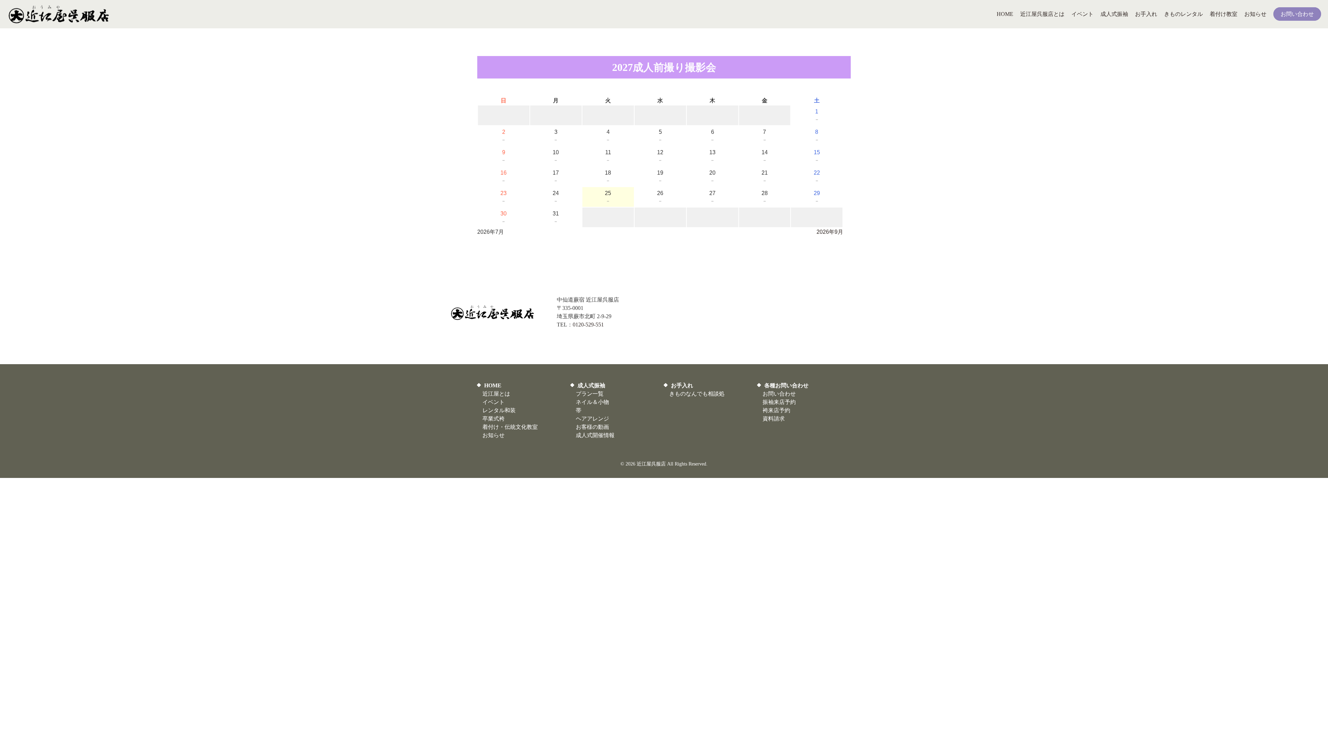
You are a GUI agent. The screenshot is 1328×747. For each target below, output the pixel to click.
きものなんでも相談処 (697, 394)
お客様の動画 (592, 427)
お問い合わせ (779, 394)
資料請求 (774, 419)
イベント (493, 402)
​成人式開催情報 (595, 435)
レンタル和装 (499, 410)
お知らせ (493, 435)
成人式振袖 (591, 385)
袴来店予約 (776, 410)
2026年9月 (830, 232)
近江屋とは (496, 394)
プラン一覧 (589, 394)
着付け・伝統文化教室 (510, 427)
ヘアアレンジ (592, 419)
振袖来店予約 (779, 402)
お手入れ (682, 385)
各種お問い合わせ (786, 385)
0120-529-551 (588, 325)
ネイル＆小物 (592, 402)
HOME (492, 385)
